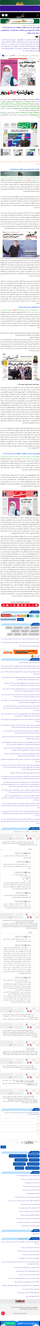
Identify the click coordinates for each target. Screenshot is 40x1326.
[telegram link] (29, 605)
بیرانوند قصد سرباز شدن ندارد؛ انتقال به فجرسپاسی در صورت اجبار (23, 1278)
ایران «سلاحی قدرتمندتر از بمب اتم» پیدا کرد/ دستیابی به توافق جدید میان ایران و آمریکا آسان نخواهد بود (20, 1263)
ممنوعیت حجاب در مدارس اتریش (30, 1289)
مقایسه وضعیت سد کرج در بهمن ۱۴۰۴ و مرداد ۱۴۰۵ (26, 1267)
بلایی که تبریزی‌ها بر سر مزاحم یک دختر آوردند (27, 1251)
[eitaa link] (14, 605)
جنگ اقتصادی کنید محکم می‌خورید (30, 1190)
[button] (6, 144)
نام (38, 1116)
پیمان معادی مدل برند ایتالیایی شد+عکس (28, 1275)
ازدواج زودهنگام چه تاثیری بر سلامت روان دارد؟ (27, 1293)
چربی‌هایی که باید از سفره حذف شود (30, 1226)
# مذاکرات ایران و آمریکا (32, 1168)
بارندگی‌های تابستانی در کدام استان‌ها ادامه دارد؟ (27, 1176)
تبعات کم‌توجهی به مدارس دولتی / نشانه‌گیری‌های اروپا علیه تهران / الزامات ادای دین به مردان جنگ (20, 673)
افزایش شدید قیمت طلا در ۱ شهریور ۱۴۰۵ (28, 1258)
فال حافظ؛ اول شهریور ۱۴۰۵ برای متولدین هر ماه (27, 1271)
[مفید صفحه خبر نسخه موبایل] (20, 8)
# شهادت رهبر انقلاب (19, 1164)
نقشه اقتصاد (17, 634)
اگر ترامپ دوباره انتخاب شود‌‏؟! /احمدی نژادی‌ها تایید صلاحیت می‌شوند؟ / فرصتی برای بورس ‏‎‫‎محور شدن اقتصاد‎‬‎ (21, 738)
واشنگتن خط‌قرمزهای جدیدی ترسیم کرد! (29, 1215)
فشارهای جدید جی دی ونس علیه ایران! (29, 1204)
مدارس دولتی (25, 631)
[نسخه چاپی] (37, 616)
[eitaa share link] (21, 616)
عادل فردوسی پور (18, 628)
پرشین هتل (35, 1234)
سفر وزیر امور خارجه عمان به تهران (30, 1186)
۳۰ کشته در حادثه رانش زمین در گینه (29, 1179)
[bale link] (25, 605)
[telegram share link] (31, 616)
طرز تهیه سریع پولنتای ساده (32, 1193)
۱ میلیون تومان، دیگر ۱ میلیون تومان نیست (28, 1208)
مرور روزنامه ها (34, 628)
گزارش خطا (37, 656)
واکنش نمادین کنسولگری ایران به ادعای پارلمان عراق (26, 1282)
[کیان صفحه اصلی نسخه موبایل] (20, 1323)
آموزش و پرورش (34, 631)
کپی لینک (20, 619)
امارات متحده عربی (33, 634)
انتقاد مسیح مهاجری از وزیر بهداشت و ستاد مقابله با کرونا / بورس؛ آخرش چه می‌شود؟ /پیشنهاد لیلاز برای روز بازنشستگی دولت (22, 755)
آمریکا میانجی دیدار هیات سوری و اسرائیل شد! (27, 1222)
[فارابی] (20, 21)
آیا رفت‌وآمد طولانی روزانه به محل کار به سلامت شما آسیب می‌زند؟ (23, 1201)
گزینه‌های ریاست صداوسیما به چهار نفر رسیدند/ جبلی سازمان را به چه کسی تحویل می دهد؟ (20, 1243)
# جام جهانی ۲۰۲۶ (33, 1156)
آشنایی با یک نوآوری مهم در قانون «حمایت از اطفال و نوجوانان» (24, 773)
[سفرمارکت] (20, 652)
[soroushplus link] (22, 605)
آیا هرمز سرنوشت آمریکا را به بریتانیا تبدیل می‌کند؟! (26, 1197)
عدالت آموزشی (15, 631)
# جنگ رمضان (19, 1168)
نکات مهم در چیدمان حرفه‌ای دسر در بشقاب (28, 1211)
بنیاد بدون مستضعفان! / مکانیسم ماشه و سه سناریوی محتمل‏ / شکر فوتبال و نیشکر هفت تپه (20, 721)
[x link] (11, 605)
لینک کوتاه (7, 615)
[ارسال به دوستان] (34, 616)
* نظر (38, 1130)
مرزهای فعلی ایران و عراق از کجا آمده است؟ (28, 646)
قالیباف (10, 634)
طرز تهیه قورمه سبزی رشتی (32, 1296)
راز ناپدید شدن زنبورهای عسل (31, 1183)
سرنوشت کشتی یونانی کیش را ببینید (29, 1247)
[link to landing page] (21, 15)
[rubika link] (36, 605)
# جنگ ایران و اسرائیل (21, 1160)
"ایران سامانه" (17, 1313)
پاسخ (10, 838)
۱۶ (5, 56)
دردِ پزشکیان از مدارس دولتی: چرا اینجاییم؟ (28, 662)
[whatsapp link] (33, 605)
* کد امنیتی (36, 1142)
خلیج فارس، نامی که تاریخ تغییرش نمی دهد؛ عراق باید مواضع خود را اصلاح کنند (20, 1285)
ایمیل (38, 1123)
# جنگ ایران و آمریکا (33, 1164)
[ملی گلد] (20, 2)
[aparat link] (4, 605)
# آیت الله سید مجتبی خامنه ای (17, 1156)
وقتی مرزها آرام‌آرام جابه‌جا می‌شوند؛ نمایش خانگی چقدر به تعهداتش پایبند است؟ (19, 639)
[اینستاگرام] (18, 615)
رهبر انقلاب (8, 628)
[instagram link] (18, 605)
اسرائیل (25, 634)
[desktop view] (6, 15)
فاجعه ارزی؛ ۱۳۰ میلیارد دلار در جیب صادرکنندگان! (27, 1219)
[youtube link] (7, 605)
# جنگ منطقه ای (34, 1160)
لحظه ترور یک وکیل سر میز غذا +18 (30, 1255)
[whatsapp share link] (24, 616)
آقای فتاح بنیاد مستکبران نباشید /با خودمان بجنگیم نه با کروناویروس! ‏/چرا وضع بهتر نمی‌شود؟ (20, 760)
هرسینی (27, 628)
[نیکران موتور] (20, 173)
